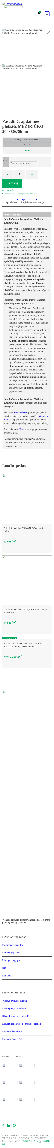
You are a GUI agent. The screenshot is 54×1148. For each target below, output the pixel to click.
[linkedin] (8, 1125)
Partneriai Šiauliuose (12, 1031)
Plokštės (33, 194)
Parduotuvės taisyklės (12, 945)
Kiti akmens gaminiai (20, 194)
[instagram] (14, 1125)
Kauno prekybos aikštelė (14, 1008)
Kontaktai (7, 975)
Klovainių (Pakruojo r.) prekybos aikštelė (21, 1024)
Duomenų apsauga (11, 952)
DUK (5, 968)
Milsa (21, 429)
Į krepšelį (12, 183)
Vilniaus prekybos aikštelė (14, 1000)
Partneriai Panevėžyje (12, 1039)
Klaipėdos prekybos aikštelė (15, 1016)
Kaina (6, 160)
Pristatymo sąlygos (11, 960)
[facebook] (3, 1125)
